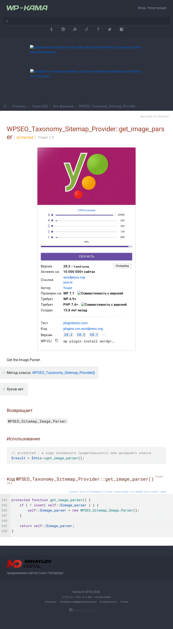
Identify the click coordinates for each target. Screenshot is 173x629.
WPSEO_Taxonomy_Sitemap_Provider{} (63, 373)
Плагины (19, 106)
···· (103, 335)
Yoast (67, 288)
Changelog (122, 265)
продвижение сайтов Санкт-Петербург (35, 573)
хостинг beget (103, 597)
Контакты (50, 601)
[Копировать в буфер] (56, 340)
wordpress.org (74, 277)
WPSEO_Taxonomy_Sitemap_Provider (107, 106)
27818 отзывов (86, 210)
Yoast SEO (40, 106)
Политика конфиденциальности (78, 601)
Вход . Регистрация (152, 8)
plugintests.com (75, 323)
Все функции (63, 106)
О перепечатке (108, 601)
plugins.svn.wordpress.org (83, 329)
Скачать (86, 256)
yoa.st (68, 282)
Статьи (124, 601)
